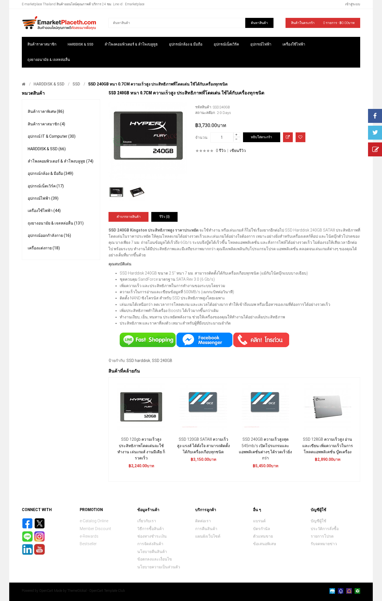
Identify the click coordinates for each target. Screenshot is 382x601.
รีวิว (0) (164, 217)
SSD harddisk (138, 360)
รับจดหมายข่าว (324, 544)
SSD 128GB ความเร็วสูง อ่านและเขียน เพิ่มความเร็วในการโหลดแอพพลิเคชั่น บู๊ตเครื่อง (327, 445)
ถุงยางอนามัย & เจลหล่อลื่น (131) (56, 223)
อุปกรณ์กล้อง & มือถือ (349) (50, 173)
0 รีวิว (221, 150)
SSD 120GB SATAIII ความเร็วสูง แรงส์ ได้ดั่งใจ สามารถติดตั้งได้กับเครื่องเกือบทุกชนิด (203, 445)
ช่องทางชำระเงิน (152, 536)
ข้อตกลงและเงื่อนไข (154, 559)
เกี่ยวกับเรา (146, 521)
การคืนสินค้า (206, 528)
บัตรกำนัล (261, 528)
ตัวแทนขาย (263, 536)
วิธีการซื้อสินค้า (150, 528)
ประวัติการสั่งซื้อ (325, 528)
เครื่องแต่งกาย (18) (44, 248)
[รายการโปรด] (300, 137)
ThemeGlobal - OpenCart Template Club (96, 591)
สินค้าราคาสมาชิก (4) (46, 124)
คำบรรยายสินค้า (129, 217)
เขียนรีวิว (238, 150)
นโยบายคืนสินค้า (152, 551)
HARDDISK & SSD (49, 84)
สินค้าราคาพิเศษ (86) (46, 111)
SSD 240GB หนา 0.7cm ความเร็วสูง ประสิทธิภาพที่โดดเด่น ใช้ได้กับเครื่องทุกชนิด (158, 84)
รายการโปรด (322, 536)
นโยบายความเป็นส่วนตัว (158, 567)
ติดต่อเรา (203, 521)
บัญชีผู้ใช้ (318, 521)
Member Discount (95, 528)
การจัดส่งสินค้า (150, 544)
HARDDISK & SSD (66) (47, 149)
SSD (76, 84)
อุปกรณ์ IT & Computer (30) (52, 136)
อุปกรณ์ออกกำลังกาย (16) (49, 235)
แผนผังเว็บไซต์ (207, 536)
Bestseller (88, 544)
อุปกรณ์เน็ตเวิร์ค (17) (46, 186)
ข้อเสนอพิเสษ (264, 544)
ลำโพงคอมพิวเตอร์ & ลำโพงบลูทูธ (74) (60, 161)
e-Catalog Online (94, 521)
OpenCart (46, 591)
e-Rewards (89, 536)
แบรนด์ (259, 521)
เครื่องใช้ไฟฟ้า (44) (44, 210)
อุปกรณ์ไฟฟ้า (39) (43, 198)
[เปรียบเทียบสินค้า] (288, 137)
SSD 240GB (162, 360)
